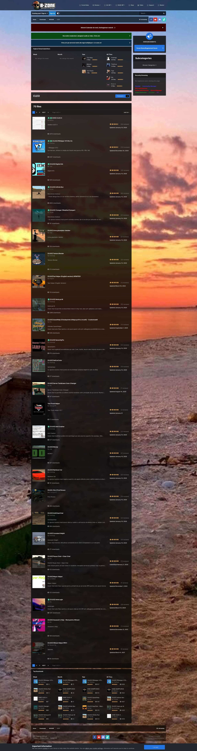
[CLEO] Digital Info (56, 164)
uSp (51, 449)
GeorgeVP (53, 406)
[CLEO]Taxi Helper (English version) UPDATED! (64, 276)
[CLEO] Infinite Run (57, 187)
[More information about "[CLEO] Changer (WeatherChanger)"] (38, 215)
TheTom (52, 143)
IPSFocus (44, 736)
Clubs (141, 5)
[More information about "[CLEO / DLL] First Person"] (38, 495)
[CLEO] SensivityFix (57, 340)
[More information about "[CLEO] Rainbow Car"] (38, 475)
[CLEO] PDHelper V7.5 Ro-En (62, 141)
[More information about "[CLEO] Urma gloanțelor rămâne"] (38, 235)
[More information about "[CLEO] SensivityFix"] (38, 345)
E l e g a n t (53, 492)
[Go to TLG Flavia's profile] (84, 71)
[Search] (164, 13)
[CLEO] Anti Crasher (57, 426)
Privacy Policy (44, 738)
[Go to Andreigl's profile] (108, 58)
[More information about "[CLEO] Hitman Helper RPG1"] (38, 648)
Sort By (126, 112)
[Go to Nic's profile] (108, 78)
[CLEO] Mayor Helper (55, 576)
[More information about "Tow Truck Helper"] (38, 408)
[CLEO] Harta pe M (56, 299)
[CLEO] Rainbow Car (55, 470)
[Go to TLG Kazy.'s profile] (84, 58)
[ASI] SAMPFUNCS (69, 689)
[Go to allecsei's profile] (84, 65)
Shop (132, 5)
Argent (52, 278)
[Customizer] (58, 13)
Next (44, 112)
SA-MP (108, 5)
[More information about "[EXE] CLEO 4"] (38, 123)
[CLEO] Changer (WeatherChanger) (62, 210)
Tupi (112, 71)
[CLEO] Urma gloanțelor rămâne (59, 230)
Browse (96, 5)
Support (151, 5)
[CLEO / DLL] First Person (56, 490)
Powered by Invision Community (154, 738)
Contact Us (53, 738)
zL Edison (53, 579)
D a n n (113, 84)
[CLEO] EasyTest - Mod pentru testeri (94, 706)
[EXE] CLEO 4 (57, 118)
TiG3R (51, 189)
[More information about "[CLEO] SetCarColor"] (38, 365)
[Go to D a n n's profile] (108, 84)
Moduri (162, 5)
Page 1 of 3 (56, 112)
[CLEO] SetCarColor (55, 360)
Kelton (52, 120)
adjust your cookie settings (94, 748)
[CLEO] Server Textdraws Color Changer (62, 383)
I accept (155, 747)
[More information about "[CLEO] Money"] (38, 452)
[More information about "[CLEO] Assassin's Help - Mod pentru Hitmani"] (38, 625)
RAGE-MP (120, 5)
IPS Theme (36, 736)
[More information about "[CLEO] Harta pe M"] (38, 304)
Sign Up (52, 13)
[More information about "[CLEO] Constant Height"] (38, 538)
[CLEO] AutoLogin (56, 599)
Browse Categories (149, 65)
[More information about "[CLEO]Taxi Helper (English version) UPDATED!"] (38, 281)
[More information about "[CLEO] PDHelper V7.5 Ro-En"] (38, 146)
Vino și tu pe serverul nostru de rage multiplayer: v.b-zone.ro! (81, 43)
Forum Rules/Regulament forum (147, 48)
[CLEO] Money (53, 447)
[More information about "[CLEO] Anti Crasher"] (38, 431)
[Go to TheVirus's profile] (108, 65)
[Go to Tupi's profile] (108, 71)
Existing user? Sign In (39, 13)
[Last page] (48, 112)
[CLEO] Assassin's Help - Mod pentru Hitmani (64, 620)
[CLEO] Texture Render (56, 253)
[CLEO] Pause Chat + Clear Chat (59, 556)
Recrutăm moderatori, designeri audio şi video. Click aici (81, 36)
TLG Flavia (90, 71)
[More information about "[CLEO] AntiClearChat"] (38, 518)
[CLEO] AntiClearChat (55, 513)
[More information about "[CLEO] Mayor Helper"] (38, 581)
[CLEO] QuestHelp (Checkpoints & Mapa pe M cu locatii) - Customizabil (73, 320)
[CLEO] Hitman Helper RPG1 (57, 643)
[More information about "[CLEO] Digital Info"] (38, 169)
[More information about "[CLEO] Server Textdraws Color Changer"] (38, 388)
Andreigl (114, 57)
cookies (45, 748)
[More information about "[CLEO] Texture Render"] (38, 258)
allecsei (89, 64)
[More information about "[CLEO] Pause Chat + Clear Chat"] (38, 561)
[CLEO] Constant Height (56, 533)
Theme (35, 738)
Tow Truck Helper (54, 403)
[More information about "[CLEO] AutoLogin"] (38, 604)
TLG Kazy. (90, 57)
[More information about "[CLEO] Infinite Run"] (38, 192)
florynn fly (53, 645)
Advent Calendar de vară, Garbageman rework (97, 27)
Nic (112, 77)
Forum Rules (85, 5)
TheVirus (114, 64)
